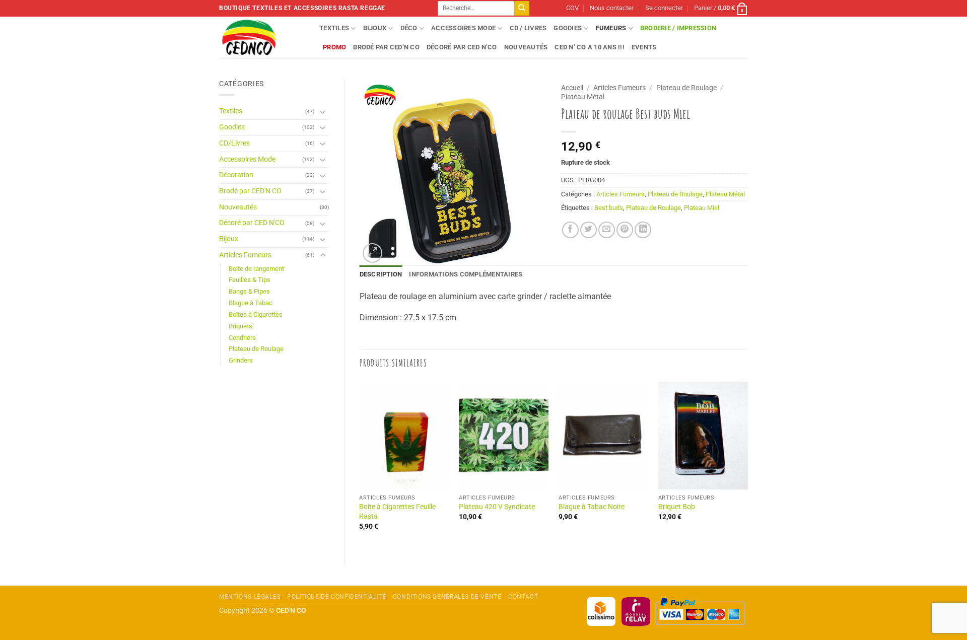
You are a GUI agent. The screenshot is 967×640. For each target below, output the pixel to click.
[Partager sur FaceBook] (570, 230)
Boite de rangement (256, 268)
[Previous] (360, 465)
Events (644, 47)
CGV (572, 8)
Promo (334, 47)
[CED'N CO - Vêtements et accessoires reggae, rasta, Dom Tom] (261, 37)
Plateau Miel (701, 207)
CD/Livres (234, 143)
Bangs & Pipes (249, 291)
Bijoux (375, 28)
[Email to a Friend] (606, 230)
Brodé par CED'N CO (250, 191)
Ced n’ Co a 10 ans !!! (590, 47)
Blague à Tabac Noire (592, 507)
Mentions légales (250, 596)
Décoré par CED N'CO (252, 223)
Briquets (240, 326)
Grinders (241, 360)
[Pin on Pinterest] (624, 230)
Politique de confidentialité (336, 596)
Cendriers (242, 337)
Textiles (334, 28)
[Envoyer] (521, 8)
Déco (409, 28)
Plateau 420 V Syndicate (497, 507)
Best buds (608, 207)
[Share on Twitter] (588, 230)
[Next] (747, 465)
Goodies (568, 28)
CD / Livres (528, 28)
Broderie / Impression (678, 28)
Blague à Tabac (250, 303)
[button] (664, 8)
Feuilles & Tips (249, 279)
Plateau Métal (582, 97)
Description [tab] (381, 274)
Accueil (572, 88)
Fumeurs (611, 28)
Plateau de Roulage (256, 348)
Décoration (236, 175)
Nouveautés (526, 47)
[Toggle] (323, 111)
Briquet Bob (676, 507)
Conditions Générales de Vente (447, 596)
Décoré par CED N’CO (462, 47)
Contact (523, 596)
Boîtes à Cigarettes (256, 314)
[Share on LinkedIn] (643, 230)
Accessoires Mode (463, 28)
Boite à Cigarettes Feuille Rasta (397, 512)
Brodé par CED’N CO (386, 47)
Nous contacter (612, 8)
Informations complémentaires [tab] (465, 274)
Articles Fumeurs (245, 255)
